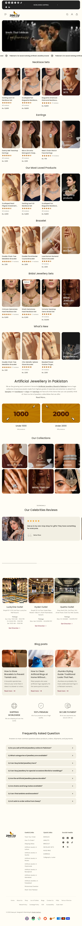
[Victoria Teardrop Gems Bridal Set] (51, 293)
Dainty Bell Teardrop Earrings (10, 152)
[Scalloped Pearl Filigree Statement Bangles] (11, 187)
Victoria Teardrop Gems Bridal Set (49, 310)
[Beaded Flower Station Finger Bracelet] (51, 346)
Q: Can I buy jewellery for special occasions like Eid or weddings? (35, 771)
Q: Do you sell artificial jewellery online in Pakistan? (29, 748)
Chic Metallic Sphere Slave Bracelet (30, 363)
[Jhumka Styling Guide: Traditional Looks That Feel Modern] (67, 672)
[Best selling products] (71, 187)
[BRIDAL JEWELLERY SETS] (71, 293)
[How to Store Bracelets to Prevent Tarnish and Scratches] (14, 672)
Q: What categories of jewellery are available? (27, 755)
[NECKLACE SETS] (71, 81)
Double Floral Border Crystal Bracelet (30, 257)
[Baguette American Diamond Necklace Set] (51, 81)
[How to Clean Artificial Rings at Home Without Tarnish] (40, 672)
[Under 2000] (61, 417)
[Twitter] (12, 3)
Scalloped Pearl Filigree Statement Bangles (9, 204)
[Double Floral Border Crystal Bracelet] (31, 240)
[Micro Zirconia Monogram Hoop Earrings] (31, 134)
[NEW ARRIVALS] (71, 346)
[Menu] (5, 14)
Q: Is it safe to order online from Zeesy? (24, 801)
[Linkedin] (9, 7)
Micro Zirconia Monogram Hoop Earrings (28, 152)
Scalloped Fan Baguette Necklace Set (29, 99)
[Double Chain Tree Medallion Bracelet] (11, 240)
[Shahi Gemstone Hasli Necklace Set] (31, 293)
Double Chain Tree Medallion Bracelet (9, 257)
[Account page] (72, 14)
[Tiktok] (21, 3)
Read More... (41, 397)
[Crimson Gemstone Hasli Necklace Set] (11, 293)
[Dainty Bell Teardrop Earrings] (11, 134)
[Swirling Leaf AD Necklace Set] (11, 81)
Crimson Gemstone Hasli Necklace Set (9, 310)
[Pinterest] (18, 3)
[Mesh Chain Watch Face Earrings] (51, 134)
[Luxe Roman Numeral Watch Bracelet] (51, 240)
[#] (41, 36)
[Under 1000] (21, 417)
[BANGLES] (67, 456)
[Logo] (15, 14)
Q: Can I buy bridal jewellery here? (22, 763)
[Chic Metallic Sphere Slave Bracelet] (31, 346)
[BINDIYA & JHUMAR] (67, 481)
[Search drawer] (67, 14)
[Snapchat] (6, 7)
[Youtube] (15, 3)
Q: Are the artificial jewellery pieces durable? (27, 778)
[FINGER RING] (14, 481)
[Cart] (76, 14)
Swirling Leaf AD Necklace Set (8, 99)
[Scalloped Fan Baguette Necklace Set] (31, 81)
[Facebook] (9, 3)
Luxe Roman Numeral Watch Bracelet (50, 257)
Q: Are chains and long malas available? (25, 786)
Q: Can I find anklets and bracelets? (23, 793)
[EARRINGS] (71, 134)
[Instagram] (6, 3)
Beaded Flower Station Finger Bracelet (47, 363)
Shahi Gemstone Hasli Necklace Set (29, 310)
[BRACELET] (71, 240)
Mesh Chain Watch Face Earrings (49, 152)
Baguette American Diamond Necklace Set (49, 99)
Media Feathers (36, 912)
